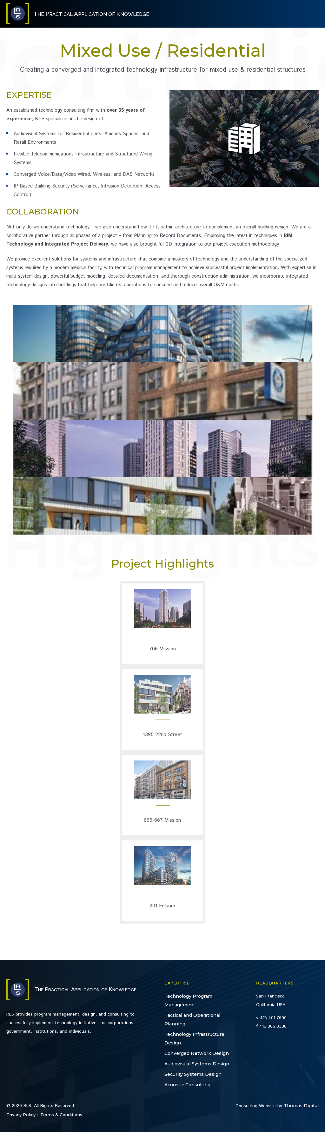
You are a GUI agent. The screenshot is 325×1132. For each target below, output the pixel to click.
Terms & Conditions (61, 1114)
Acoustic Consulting (187, 1085)
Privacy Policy (21, 1114)
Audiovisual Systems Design (196, 1064)
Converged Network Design (196, 1053)
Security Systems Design (193, 1074)
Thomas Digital (301, 1106)
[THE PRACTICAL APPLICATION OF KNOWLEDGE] (17, 22)
